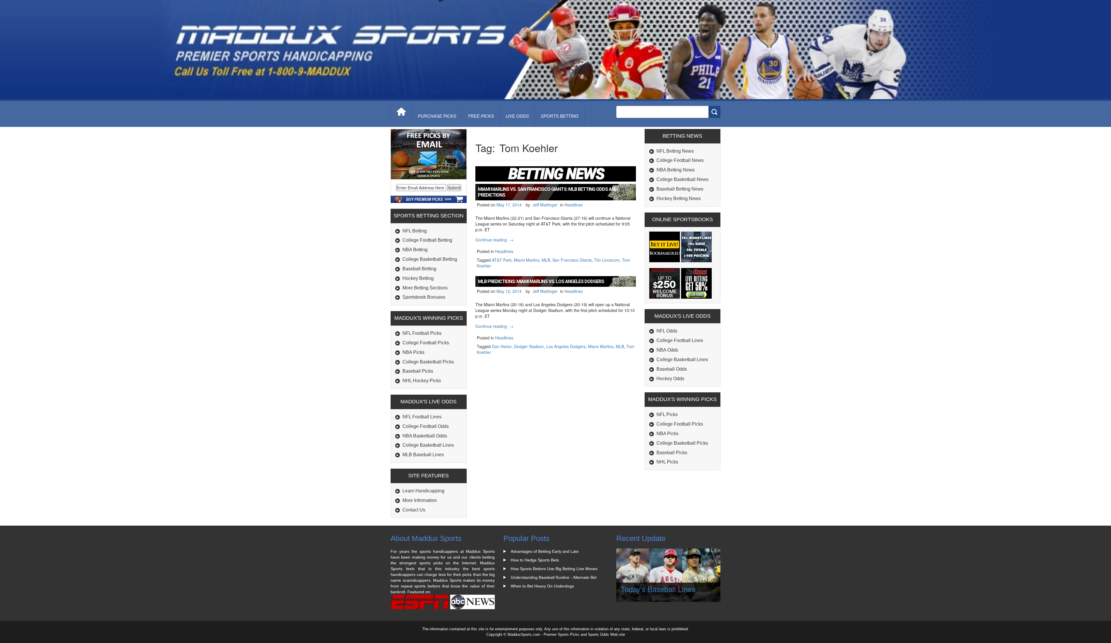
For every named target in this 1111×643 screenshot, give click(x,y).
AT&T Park (502, 260)
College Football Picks (425, 342)
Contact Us (413, 509)
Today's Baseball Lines (658, 588)
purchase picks (437, 116)
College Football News (680, 160)
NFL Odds (666, 330)
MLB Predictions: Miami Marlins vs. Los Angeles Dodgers (541, 281)
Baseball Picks (417, 371)
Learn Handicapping (423, 490)
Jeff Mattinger (545, 205)
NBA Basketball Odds (424, 435)
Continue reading (495, 240)
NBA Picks (413, 352)
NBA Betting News (675, 169)
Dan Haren (502, 346)
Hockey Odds (670, 378)
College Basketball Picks (428, 361)
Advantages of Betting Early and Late (545, 551)
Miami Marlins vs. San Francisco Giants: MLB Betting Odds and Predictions (547, 191)
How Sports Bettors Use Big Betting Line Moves (554, 568)
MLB (546, 260)
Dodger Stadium (529, 346)
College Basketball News (682, 179)
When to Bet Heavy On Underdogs (542, 586)
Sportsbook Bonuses (423, 297)
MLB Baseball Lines (423, 454)
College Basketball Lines (428, 445)
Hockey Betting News (678, 198)
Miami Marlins (526, 260)
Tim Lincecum (607, 260)
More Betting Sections (425, 287)
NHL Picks (667, 461)
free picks (481, 116)
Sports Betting (560, 116)
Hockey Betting (418, 278)
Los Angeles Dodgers (566, 346)
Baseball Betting (419, 268)
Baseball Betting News (679, 188)
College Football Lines (679, 340)
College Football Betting (427, 240)
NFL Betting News (675, 151)
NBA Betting (415, 249)
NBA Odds (667, 350)
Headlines (573, 205)
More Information (419, 500)
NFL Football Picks (422, 333)
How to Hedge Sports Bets (535, 560)
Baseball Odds (671, 369)
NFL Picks (667, 414)
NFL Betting (414, 230)
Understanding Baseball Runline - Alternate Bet (554, 577)
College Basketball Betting (429, 259)
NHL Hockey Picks (421, 380)
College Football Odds (425, 426)
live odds (517, 116)
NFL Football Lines (422, 416)
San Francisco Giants (572, 260)
